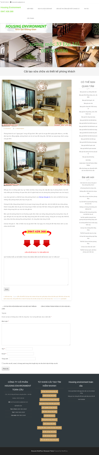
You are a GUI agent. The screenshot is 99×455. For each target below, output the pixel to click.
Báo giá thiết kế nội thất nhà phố (88, 132)
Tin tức (86, 8)
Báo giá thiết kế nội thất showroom (88, 136)
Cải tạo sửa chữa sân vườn (88, 246)
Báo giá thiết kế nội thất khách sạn (88, 126)
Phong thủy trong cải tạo (49, 419)
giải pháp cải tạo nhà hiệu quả (50, 296)
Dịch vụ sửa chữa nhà (45, 8)
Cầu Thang (30, 18)
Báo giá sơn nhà (88, 103)
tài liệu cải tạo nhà (38, 298)
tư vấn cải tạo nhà (48, 298)
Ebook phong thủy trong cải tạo (49, 399)
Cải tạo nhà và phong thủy (49, 391)
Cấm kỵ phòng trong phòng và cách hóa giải (56, 306)
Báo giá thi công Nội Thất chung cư (68, 8)
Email (4, 354)
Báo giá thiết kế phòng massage (88, 142)
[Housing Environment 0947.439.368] (49, 66)
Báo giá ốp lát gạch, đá (88, 100)
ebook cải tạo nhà (37, 296)
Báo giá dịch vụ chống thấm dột (88, 92)
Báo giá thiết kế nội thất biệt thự (88, 120)
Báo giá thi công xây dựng (88, 117)
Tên (3, 349)
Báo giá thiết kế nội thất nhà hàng (88, 129)
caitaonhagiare (20, 128)
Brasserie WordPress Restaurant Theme (42, 451)
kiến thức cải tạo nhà (64, 296)
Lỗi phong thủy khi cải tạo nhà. (88, 188)
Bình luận (5, 321)
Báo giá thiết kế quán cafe (88, 145)
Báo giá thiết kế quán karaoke (88, 148)
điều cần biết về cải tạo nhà (24, 296)
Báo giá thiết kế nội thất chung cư (88, 123)
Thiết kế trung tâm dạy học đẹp (88, 233)
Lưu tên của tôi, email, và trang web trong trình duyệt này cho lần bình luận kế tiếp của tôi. (30, 363)
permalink (63, 298)
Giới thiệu (30, 8)
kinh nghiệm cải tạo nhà (49, 407)
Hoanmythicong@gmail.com (18, 2)
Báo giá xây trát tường (88, 157)
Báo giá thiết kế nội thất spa (88, 139)
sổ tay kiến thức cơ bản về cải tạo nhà (23, 298)
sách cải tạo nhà (8, 298)
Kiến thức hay (8, 296)
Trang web (5, 358)
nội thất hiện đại (49, 415)
